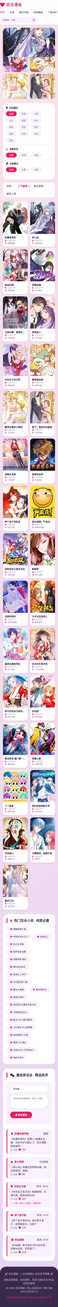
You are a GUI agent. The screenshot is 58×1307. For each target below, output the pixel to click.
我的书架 (24, 12)
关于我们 (11, 1297)
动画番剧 (38, 12)
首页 (2, 12)
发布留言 (22, 1114)
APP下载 (46, 1297)
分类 (12, 12)
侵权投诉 (35, 1297)
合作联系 (23, 1297)
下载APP (52, 12)
